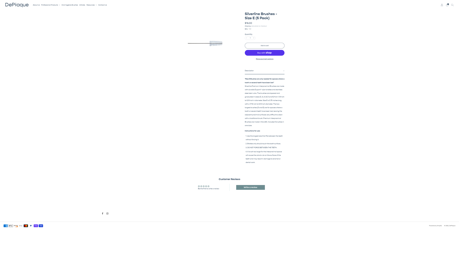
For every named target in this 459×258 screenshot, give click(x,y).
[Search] (452, 5)
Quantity (248, 34)
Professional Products (49, 5)
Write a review (250, 187)
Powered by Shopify (435, 225)
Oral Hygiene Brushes (70, 5)
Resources (91, 5)
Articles (82, 5)
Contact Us (102, 5)
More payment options (264, 59)
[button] (264, 71)
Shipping (248, 26)
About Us (36, 5)
